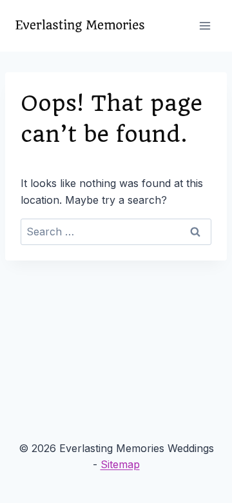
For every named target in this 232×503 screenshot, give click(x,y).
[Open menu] (205, 25)
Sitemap (120, 464)
